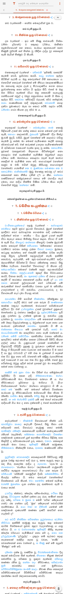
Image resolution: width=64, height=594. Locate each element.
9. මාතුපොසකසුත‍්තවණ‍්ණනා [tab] (30, 10)
